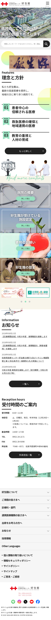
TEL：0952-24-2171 (24, 593)
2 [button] (25, 301)
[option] (13, 293)
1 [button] (21, 301)
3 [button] (29, 301)
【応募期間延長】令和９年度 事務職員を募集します (24, 336)
